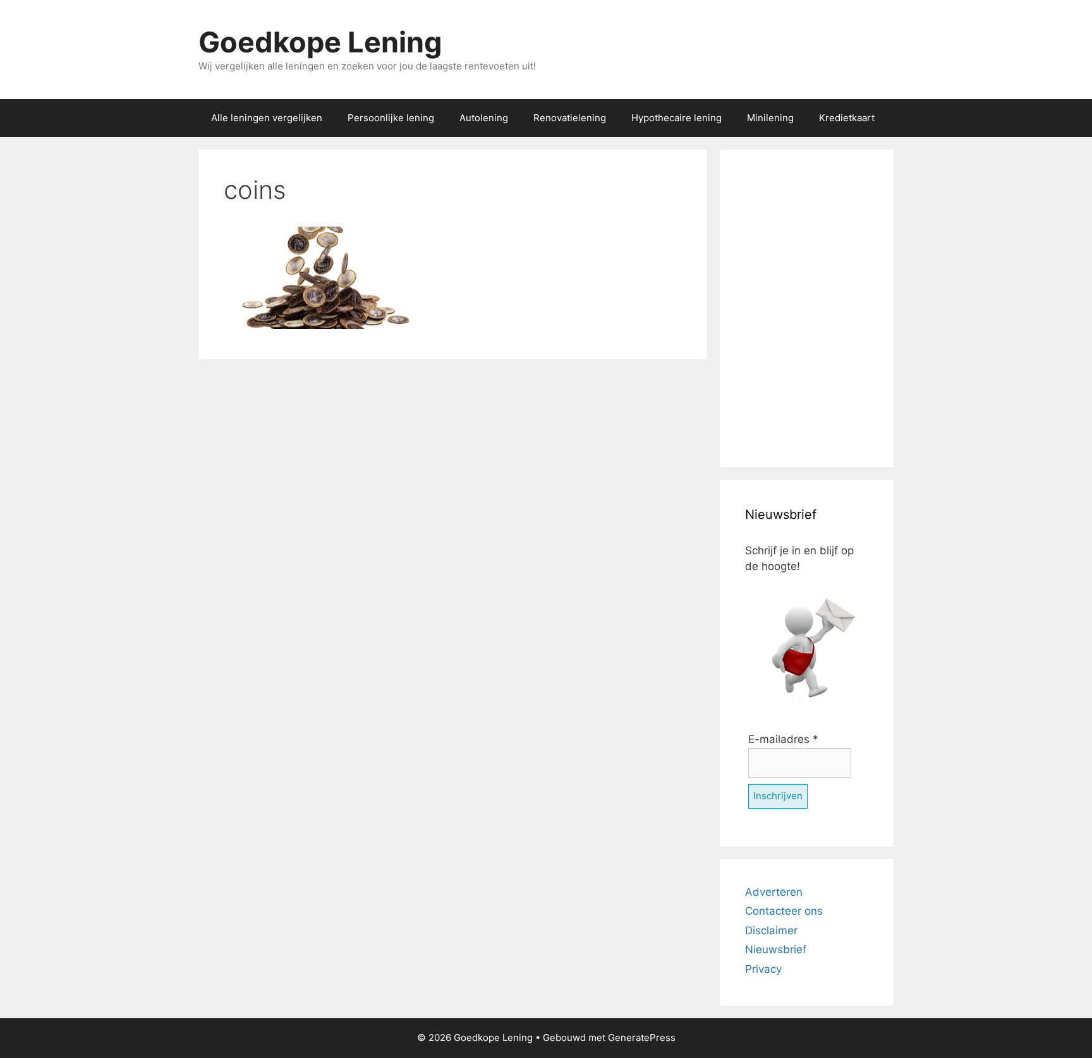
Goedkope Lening (320, 42)
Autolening (483, 118)
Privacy (763, 969)
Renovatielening (569, 118)
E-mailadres (783, 739)
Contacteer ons (784, 911)
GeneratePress (642, 1037)
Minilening (770, 118)
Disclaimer (771, 930)
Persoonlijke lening (391, 118)
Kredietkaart (847, 118)
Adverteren (774, 892)
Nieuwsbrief (775, 949)
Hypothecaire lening (676, 118)
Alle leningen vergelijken (266, 118)
